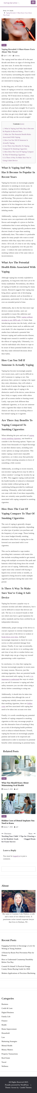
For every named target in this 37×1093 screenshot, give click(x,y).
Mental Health (7, 1046)
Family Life (6, 1017)
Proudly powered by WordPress (17, 1085)
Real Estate (6, 1058)
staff (17, 789)
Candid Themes (25, 1087)
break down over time (10, 637)
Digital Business (8, 1012)
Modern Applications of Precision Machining (18, 973)
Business (5, 1004)
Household (6, 1033)
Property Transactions (10, 1054)
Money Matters (7, 1050)
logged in (16, 856)
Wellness (5, 1066)
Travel (4, 1062)
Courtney (17, 55)
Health (4, 45)
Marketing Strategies (9, 1041)
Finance (4, 1021)
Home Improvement (9, 1029)
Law (3, 1037)
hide (22, 124)
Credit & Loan (7, 1008)
